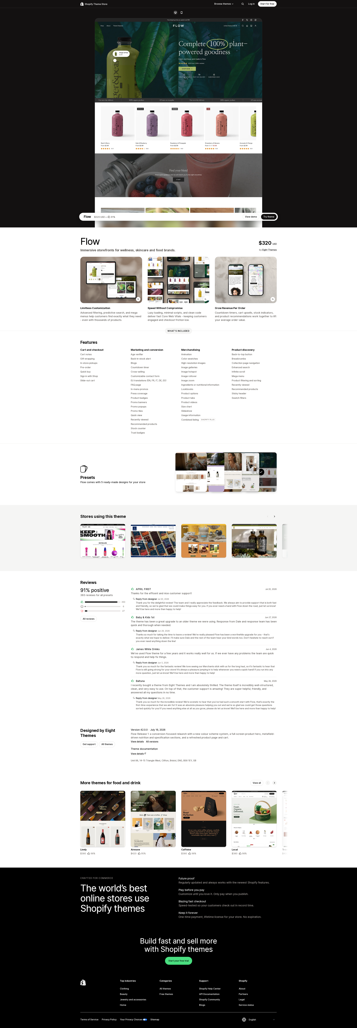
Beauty (123, 994)
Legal (242, 999)
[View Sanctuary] (191, 472)
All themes (107, 744)
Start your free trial (178, 960)
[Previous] (268, 516)
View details (137, 741)
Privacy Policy (109, 1019)
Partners (243, 994)
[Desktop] (175, 12)
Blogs (202, 1005)
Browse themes (222, 3)
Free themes (166, 994)
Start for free (267, 3)
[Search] (242, 4)
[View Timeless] (226, 472)
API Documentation (209, 994)
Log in (251, 3)
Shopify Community (209, 999)
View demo (251, 216)
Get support (89, 744)
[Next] (274, 516)
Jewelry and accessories (133, 999)
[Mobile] (181, 12)
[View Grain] (243, 472)
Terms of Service (89, 1019)
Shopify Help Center (210, 988)
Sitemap (154, 1019)
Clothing (124, 988)
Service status (246, 1005)
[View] (102, 541)
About (242, 988)
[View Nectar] (208, 472)
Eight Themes (269, 249)
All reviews (88, 618)
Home (123, 1005)
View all (257, 782)
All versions (152, 741)
